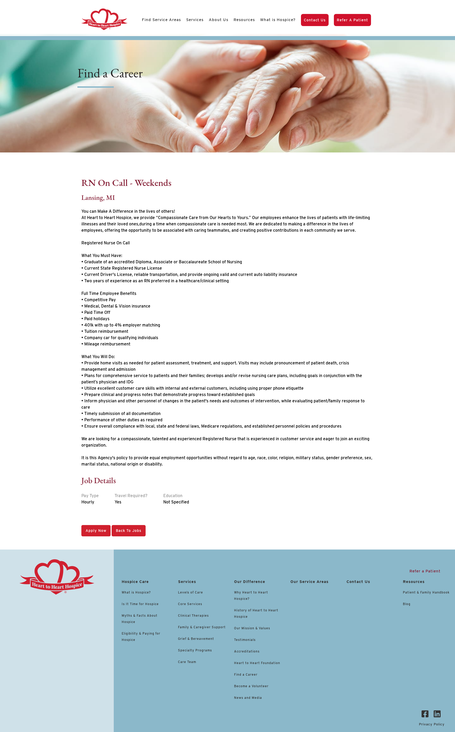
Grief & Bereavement (196, 639)
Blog (407, 604)
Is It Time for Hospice (140, 604)
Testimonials (245, 640)
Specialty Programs (195, 650)
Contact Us (315, 20)
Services (195, 19)
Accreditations (247, 651)
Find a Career (246, 674)
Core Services (190, 604)
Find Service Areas (161, 19)
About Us (218, 19)
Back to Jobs (128, 530)
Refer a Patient (352, 20)
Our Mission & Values (252, 628)
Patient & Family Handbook (426, 592)
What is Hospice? (278, 19)
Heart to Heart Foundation (257, 663)
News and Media (248, 698)
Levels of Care (191, 592)
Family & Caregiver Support (202, 627)
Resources (244, 19)
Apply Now (96, 530)
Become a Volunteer (251, 686)
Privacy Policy (431, 724)
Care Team (187, 662)
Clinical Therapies (193, 615)
